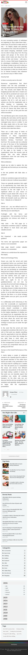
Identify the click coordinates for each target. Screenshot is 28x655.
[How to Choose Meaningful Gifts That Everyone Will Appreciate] (6, 477)
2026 (5, 583)
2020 (5, 613)
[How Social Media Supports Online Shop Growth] (8, 418)
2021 (5, 610)
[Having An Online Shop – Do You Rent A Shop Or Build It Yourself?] (20, 434)
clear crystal (5, 631)
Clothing (6, 555)
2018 (5, 619)
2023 (5, 604)
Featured (6, 560)
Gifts (5, 563)
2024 (5, 600)
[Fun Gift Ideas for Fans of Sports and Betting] (6, 471)
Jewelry (6, 565)
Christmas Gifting (20, 629)
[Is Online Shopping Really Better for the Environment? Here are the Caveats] (8, 434)
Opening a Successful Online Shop (8, 406)
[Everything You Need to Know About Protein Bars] (20, 418)
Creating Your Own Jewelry (16, 631)
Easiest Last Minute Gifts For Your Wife (13, 540)
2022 (5, 607)
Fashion (6, 558)
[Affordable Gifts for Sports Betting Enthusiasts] (6, 465)
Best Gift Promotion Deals (9, 629)
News (5, 568)
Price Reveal (7, 573)
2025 (5, 597)
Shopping (6, 575)
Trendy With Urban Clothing (9, 636)
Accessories (7, 550)
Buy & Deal (7, 553)
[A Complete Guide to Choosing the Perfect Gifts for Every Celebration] (6, 484)
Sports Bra (19, 633)
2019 (5, 616)
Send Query (14, 644)
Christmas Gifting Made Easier (21, 406)
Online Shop (5, 23)
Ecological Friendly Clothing (9, 633)
